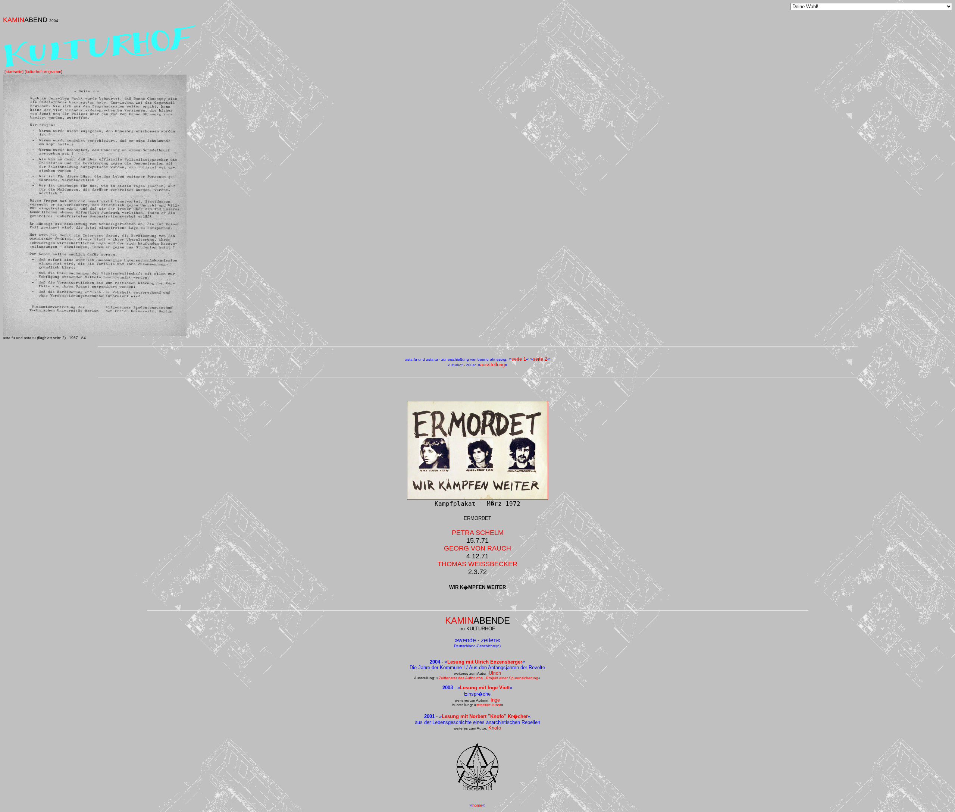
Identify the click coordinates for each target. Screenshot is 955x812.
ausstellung (492, 364)
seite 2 (540, 359)
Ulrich (495, 673)
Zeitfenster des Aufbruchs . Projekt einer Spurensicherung (488, 678)
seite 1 (518, 359)
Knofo (494, 728)
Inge (495, 700)
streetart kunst (488, 705)
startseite (14, 71)
